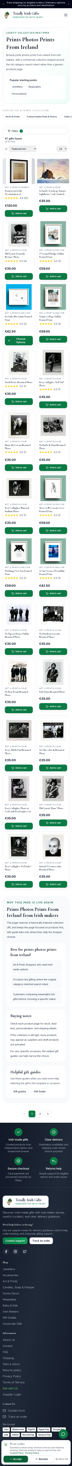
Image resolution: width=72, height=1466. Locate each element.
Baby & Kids (10, 1305)
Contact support (15, 1240)
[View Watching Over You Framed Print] (19, 551)
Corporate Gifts (12, 1323)
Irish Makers (11, 1311)
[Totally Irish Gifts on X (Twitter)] (24, 1251)
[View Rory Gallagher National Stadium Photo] (19, 488)
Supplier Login (12, 1394)
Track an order (41, 1240)
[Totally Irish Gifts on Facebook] (6, 1251)
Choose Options (20, 340)
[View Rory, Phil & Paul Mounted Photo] (19, 730)
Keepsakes (34, 86)
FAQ (5, 1352)
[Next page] (48, 1114)
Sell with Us (10, 1388)
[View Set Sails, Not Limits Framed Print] (19, 297)
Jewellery (17, 86)
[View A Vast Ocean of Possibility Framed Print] (53, 551)
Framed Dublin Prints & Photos (42, 116)
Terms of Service (14, 1382)
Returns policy (12, 1370)
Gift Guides (9, 1317)
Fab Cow (59, 250)
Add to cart (20, 213)
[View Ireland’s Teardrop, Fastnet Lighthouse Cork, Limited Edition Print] (53, 171)
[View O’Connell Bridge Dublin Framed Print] (53, 234)
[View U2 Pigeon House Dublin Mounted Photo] (19, 614)
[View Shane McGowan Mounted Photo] (19, 425)
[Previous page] (24, 1114)
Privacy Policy (12, 1376)
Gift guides (19, 1091)
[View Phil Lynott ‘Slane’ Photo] (53, 788)
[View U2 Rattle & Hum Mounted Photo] (53, 425)
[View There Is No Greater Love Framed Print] (53, 488)
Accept (17, 1459)
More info (63, 1459)
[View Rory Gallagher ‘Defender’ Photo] (19, 847)
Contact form (16, 1410)
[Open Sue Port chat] (63, 1434)
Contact (8, 1346)
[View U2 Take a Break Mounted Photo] (53, 730)
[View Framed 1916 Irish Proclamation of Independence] (19, 171)
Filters (17, 131)
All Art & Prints (13, 116)
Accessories (10, 1275)
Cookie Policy (17, 1453)
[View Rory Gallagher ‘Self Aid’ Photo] (53, 362)
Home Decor (11, 1293)
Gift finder (40, 1091)
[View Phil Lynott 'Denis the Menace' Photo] (19, 234)
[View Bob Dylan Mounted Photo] (53, 672)
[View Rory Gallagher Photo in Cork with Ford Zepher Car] (19, 788)
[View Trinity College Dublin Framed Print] (53, 297)
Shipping (8, 1358)
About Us (9, 1340)
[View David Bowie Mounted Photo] (19, 362)
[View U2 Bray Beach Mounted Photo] (19, 672)
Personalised (19, 93)
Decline (43, 1459)
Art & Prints (10, 1281)
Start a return (11, 1364)
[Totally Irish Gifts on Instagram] (15, 1251)
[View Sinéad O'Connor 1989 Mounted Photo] (53, 847)
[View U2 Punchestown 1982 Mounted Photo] (53, 614)
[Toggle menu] (65, 15)
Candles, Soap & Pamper (18, 1287)
